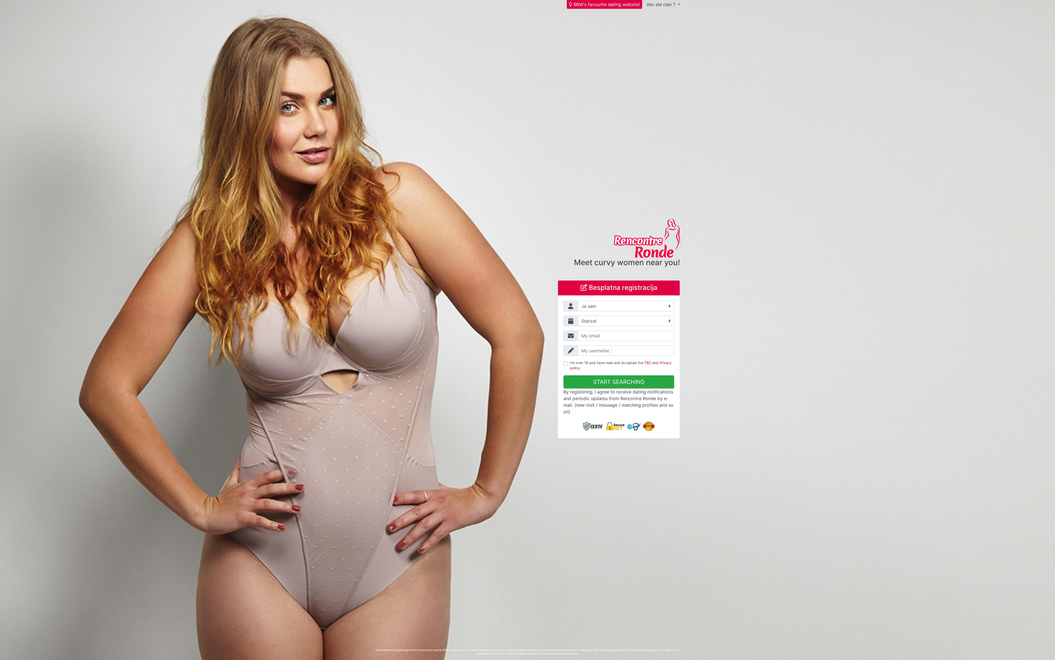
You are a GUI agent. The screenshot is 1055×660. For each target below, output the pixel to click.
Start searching (619, 382)
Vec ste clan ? (661, 4)
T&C (647, 363)
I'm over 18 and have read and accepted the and (620, 365)
